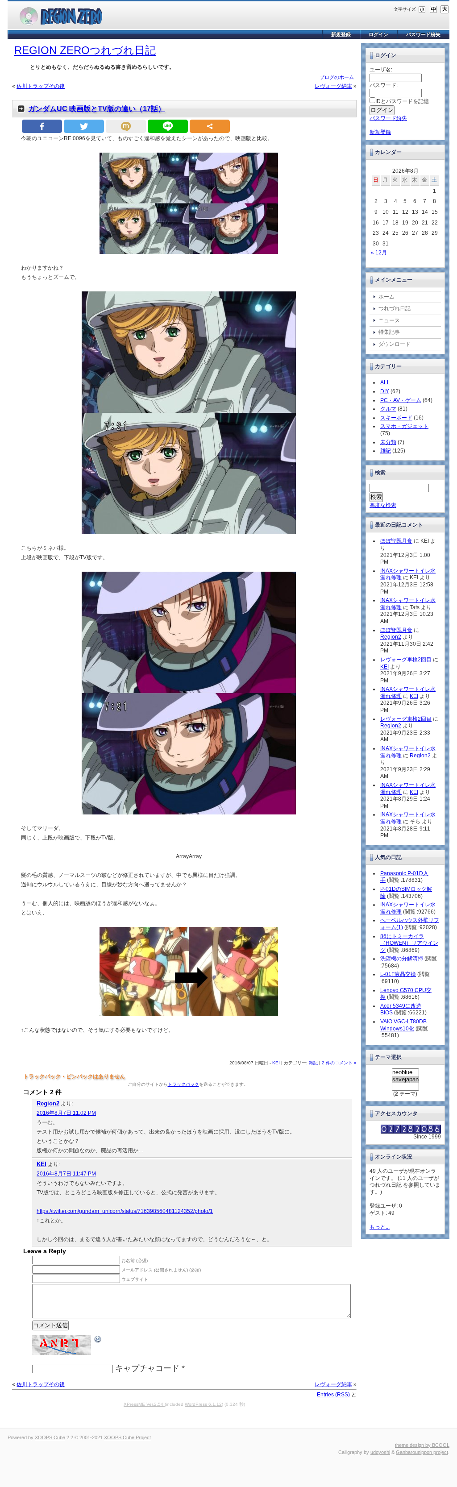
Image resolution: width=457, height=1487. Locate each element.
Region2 (48, 1103)
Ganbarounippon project (422, 1452)
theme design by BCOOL (422, 1445)
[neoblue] (405, 1072)
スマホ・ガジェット (404, 426)
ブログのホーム (337, 77)
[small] (422, 9)
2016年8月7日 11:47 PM (66, 1174)
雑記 (313, 1062)
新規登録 (341, 34)
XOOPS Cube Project (127, 1437)
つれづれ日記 (394, 308)
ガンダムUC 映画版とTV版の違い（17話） (96, 108)
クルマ (388, 409)
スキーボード (396, 418)
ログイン (378, 34)
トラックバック (183, 1084)
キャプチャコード (147, 1368)
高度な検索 (383, 505)
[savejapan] (405, 1079)
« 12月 (379, 252)
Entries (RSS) (333, 1394)
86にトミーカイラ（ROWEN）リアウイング (409, 943)
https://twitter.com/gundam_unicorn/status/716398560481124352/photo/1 (125, 1211)
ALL (385, 382)
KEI (276, 1062)
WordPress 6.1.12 (203, 1404)
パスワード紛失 (423, 34)
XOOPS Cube (50, 1437)
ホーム (386, 297)
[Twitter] (84, 126)
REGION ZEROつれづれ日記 (85, 50)
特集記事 (389, 332)
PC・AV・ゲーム (400, 400)
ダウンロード (394, 344)
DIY (384, 391)
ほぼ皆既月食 (396, 541)
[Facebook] (42, 126)
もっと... (380, 1227)
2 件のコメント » (339, 1062)
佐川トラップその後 (41, 86)
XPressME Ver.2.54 (144, 1404)
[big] (444, 9)
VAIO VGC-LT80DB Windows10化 (403, 1025)
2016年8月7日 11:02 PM (66, 1113)
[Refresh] (98, 1338)
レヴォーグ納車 (333, 86)
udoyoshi (380, 1452)
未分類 (388, 442)
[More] (210, 126)
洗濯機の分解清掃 (401, 958)
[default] (433, 9)
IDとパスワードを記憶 (402, 101)
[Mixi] (126, 126)
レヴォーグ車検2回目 (406, 659)
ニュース (389, 320)
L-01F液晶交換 (398, 974)
